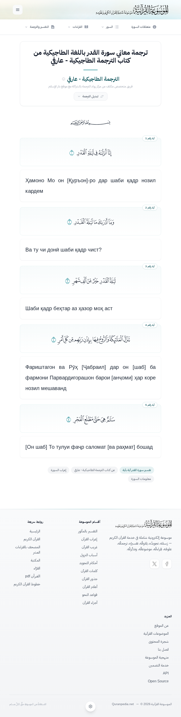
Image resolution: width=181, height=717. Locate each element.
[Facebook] (167, 564)
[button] (110, 27)
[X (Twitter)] (154, 564)
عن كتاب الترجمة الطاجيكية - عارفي (94, 470)
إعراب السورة (58, 470)
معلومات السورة (141, 479)
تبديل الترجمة (90, 96)
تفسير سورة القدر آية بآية (137, 470)
